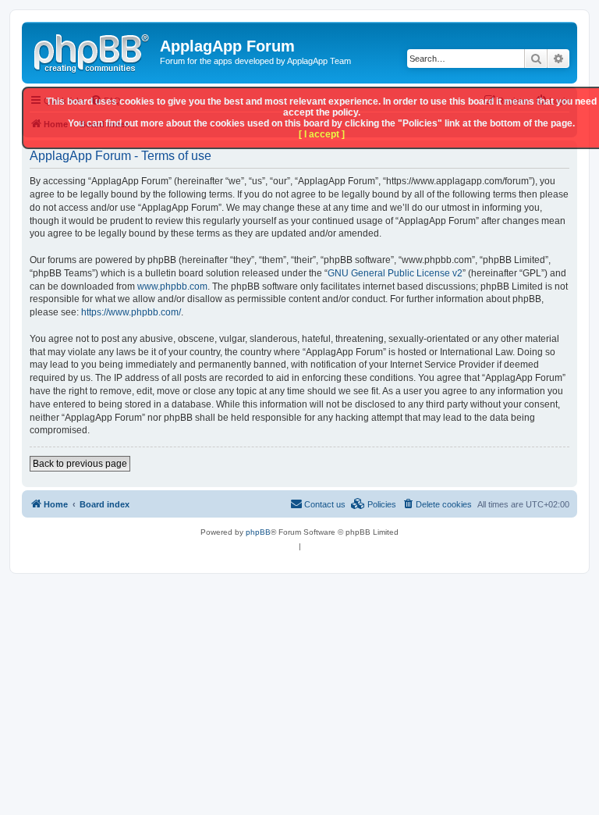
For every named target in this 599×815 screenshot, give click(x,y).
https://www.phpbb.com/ (131, 312)
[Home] (93, 51)
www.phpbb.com (172, 286)
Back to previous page (80, 463)
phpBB (258, 532)
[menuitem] (437, 504)
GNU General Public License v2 (395, 273)
